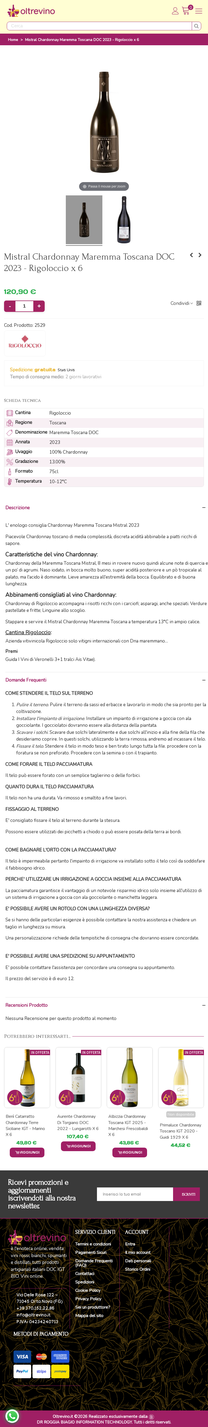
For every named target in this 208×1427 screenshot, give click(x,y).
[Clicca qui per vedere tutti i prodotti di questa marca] (25, 343)
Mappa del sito (89, 1316)
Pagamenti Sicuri (90, 1252)
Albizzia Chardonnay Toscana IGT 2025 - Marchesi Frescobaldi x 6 (77, 1125)
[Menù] (199, 11)
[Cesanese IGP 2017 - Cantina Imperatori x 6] (200, 255)
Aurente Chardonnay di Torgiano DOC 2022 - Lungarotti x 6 (26, 1122)
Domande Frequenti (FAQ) (94, 1263)
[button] (104, 377)
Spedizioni (84, 1282)
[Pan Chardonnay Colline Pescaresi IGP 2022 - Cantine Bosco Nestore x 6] (181, 1077)
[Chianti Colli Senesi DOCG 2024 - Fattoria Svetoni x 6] (191, 255)
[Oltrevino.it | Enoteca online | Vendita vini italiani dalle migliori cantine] (31, 10)
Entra (130, 1244)
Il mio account (138, 1252)
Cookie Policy (87, 1290)
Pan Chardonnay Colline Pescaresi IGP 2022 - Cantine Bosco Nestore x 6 (181, 1125)
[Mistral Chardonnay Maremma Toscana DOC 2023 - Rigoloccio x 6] (84, 220)
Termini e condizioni (93, 1244)
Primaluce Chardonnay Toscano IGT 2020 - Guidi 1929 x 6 (129, 1131)
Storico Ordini (137, 1269)
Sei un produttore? (92, 1307)
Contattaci (84, 1274)
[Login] (175, 11)
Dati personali (138, 1261)
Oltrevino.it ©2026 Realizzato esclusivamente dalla (100, 1416)
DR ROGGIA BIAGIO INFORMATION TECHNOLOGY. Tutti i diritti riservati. (104, 1422)
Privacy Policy (88, 1299)
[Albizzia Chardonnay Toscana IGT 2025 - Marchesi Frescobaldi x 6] (79, 1077)
